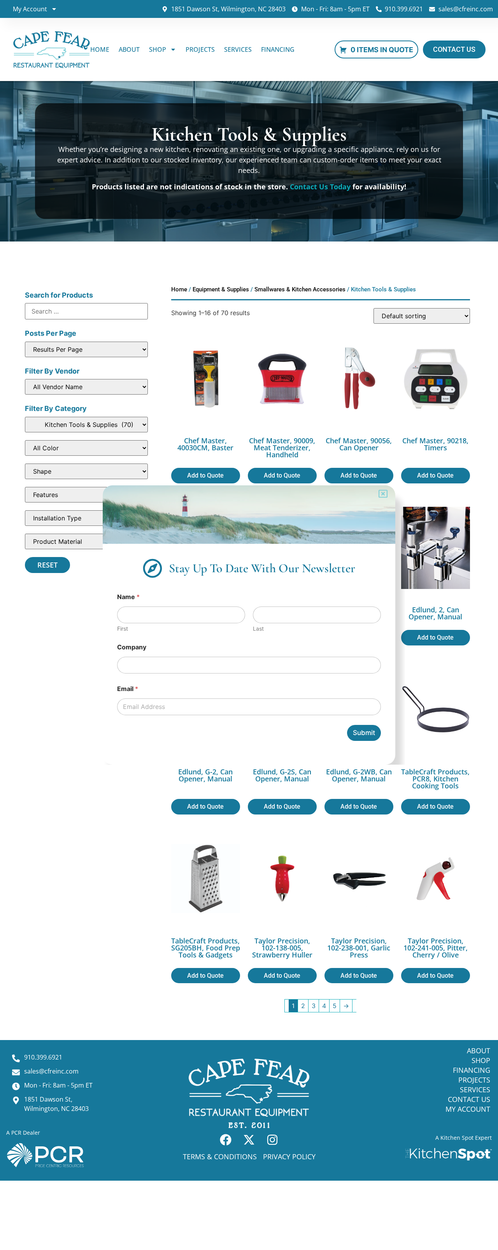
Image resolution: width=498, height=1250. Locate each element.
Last (258, 628)
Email (127, 689)
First (122, 628)
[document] (249, 625)
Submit (364, 733)
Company (131, 647)
